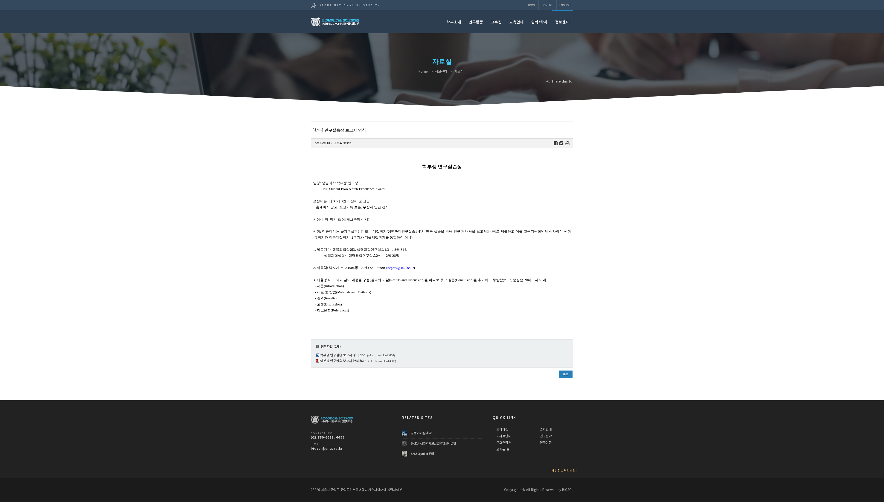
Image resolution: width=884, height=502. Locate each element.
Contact (547, 5)
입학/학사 (539, 22)
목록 (566, 374)
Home (532, 5)
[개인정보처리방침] (563, 470)
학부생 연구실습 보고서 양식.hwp (343, 360)
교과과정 (502, 429)
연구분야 (546, 436)
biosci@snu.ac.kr (327, 448)
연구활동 (476, 22)
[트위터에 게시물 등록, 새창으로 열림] (561, 143)
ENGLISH (564, 5)
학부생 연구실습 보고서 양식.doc (342, 355)
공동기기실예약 (421, 433)
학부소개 (454, 22)
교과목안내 (503, 436)
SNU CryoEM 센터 (422, 453)
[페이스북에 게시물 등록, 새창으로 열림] (556, 143)
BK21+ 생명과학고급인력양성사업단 (433, 443)
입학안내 (546, 429)
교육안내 (516, 22)
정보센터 (562, 22)
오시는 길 (502, 449)
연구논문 (546, 442)
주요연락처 (503, 442)
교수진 (496, 22)
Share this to (561, 81)
